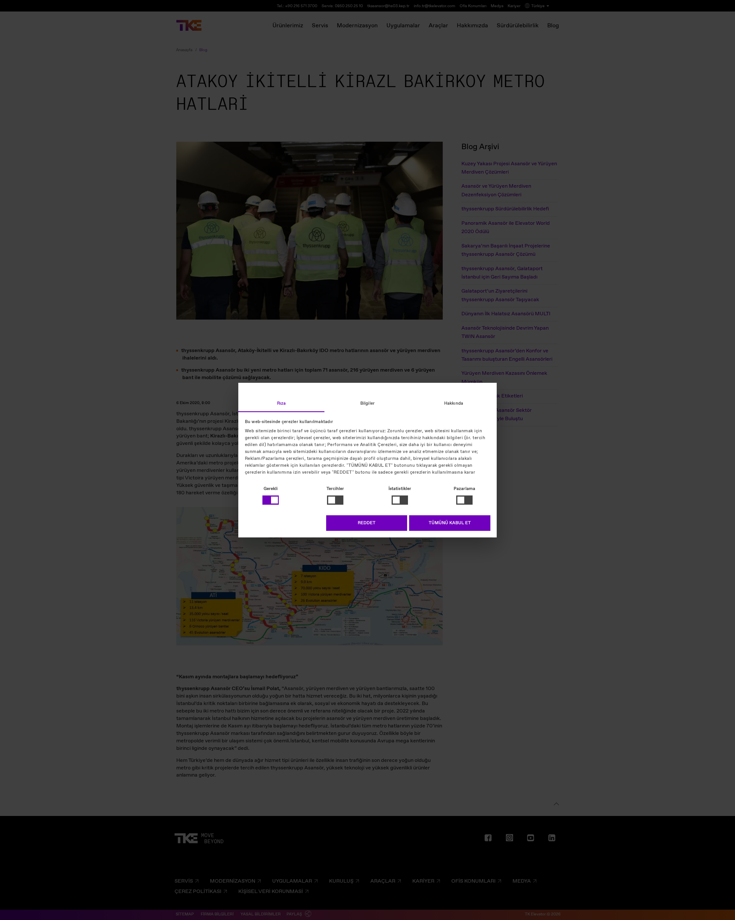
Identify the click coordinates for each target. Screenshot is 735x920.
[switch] (335, 500)
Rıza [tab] (281, 403)
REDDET (367, 523)
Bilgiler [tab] (367, 403)
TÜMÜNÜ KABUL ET (450, 523)
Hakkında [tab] (453, 403)
